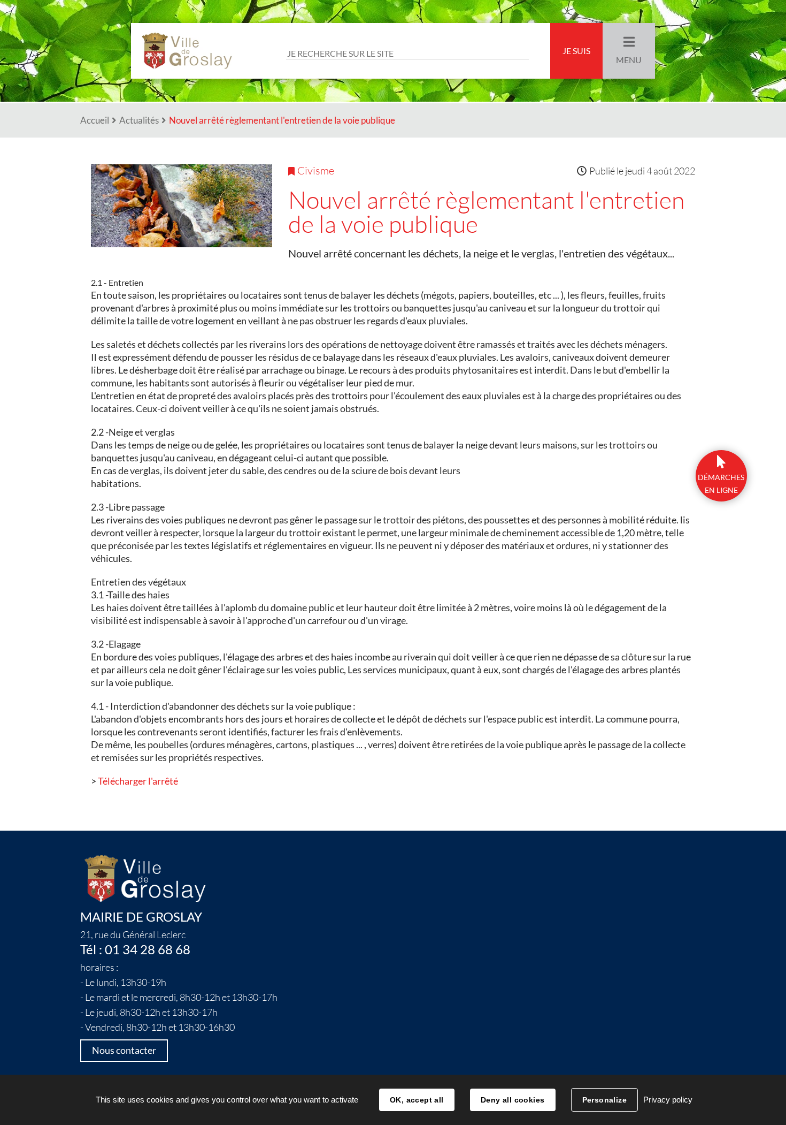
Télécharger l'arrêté (138, 781)
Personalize (604, 1100)
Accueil (94, 120)
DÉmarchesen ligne (721, 484)
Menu (629, 60)
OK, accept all (417, 1100)
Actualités (139, 120)
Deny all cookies (513, 1100)
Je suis (576, 51)
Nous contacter (124, 1050)
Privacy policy (667, 1099)
